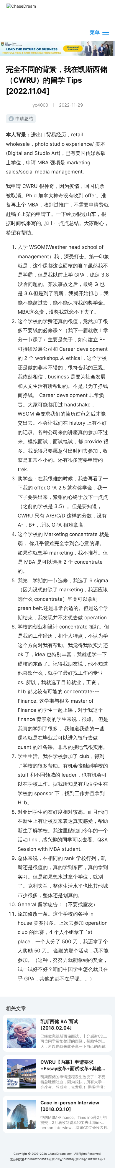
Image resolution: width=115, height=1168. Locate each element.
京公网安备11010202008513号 (30, 1159)
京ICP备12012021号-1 (90, 1159)
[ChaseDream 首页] (23, 20)
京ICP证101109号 (63, 1159)
